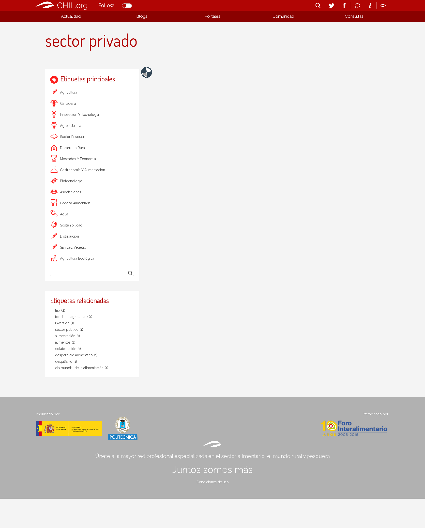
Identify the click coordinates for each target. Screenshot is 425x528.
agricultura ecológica (77, 258)
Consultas (354, 16)
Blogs (141, 16)
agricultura (68, 92)
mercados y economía (78, 159)
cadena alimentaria (75, 203)
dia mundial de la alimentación (81, 368)
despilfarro (66, 361)
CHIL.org (72, 5)
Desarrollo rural (73, 148)
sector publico (69, 330)
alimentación (67, 336)
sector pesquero (73, 137)
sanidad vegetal (73, 247)
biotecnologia (71, 181)
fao (60, 310)
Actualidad (71, 16)
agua (64, 214)
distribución (69, 236)
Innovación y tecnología (79, 115)
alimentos (65, 342)
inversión (64, 323)
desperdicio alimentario (76, 355)
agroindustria (70, 126)
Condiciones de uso (213, 482)
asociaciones (70, 192)
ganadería (68, 104)
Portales (212, 16)
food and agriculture (73, 317)
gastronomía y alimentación (82, 170)
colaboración (68, 349)
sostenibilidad (71, 225)
